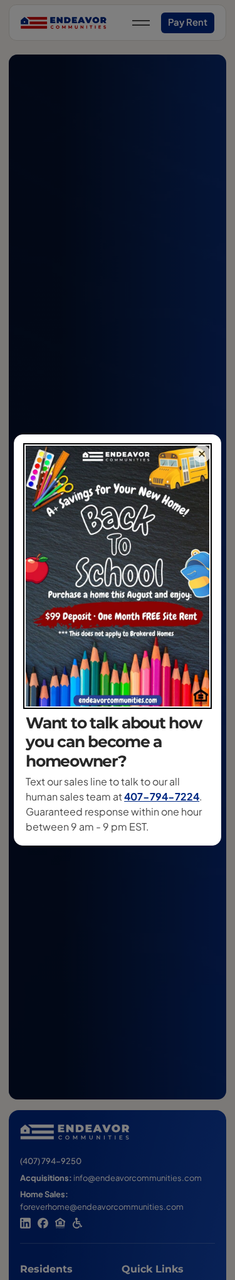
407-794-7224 (161, 796)
